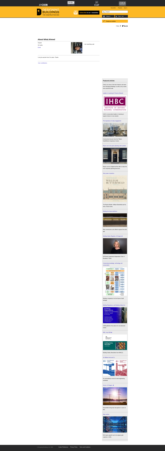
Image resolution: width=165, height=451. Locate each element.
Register (120, 8)
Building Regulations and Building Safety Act (114, 305)
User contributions (42, 63)
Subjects (108, 16)
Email (39, 47)
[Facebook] (120, 26)
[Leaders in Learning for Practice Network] (115, 111)
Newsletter (113, 8)
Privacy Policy (74, 447)
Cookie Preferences (63, 447)
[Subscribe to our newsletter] (86, 14)
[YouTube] (127, 26)
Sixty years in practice (108, 173)
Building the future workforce (110, 211)
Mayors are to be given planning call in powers (114, 145)
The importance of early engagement (112, 120)
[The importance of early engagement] (115, 136)
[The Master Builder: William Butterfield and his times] (115, 201)
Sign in (125, 8)
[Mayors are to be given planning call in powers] (115, 163)
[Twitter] (122, 26)
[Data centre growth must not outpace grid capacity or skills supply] (115, 432)
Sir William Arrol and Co (109, 357)
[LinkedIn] (125, 26)
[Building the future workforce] (115, 226)
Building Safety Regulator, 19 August (112, 236)
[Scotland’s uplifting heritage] (115, 375)
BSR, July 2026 (107, 332)
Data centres (106, 414)
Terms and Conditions (85, 447)
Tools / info (121, 16)
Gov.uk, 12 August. (107, 385)
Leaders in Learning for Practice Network (113, 93)
